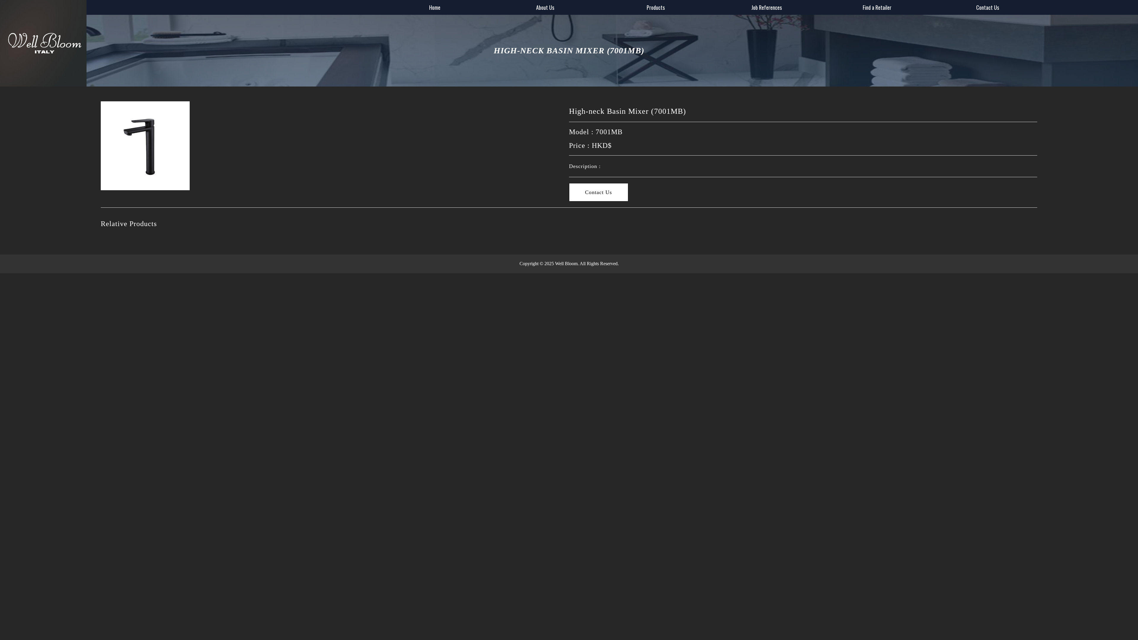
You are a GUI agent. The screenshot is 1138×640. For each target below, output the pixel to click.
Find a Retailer (877, 7)
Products (656, 7)
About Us (545, 7)
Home (434, 7)
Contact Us (987, 7)
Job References (766, 7)
